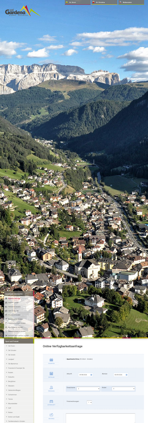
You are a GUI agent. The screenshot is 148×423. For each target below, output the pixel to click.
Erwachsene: (71, 387)
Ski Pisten (11, 346)
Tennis (10, 399)
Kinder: (104, 387)
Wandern (11, 386)
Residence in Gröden (15, 319)
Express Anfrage (14, 298)
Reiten (10, 412)
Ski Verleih (11, 355)
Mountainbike (12, 403)
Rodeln (10, 372)
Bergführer (12, 381)
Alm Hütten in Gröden (15, 327)
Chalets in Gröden (14, 315)
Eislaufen (11, 377)
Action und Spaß (14, 417)
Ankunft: (69, 374)
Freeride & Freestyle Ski (16, 368)
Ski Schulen (12, 350)
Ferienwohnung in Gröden (17, 323)
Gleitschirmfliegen (14, 390)
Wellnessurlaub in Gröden (16, 331)
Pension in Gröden (14, 307)
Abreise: (105, 374)
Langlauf (11, 359)
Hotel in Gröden (13, 302)
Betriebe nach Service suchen (18, 336)
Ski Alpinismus (13, 364)
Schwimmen (12, 395)
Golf (9, 408)
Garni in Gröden (13, 311)
